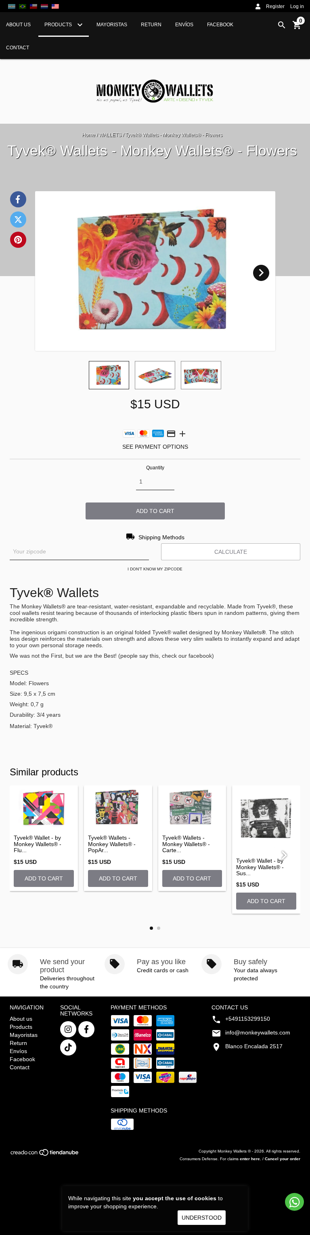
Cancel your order (282, 1159)
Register (275, 6)
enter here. (250, 1159)
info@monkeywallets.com (257, 1032)
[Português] (22, 6)
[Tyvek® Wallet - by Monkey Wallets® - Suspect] (266, 819)
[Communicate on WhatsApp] (294, 1202)
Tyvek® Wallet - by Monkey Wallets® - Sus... (260, 867)
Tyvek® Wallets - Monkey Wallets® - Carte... (186, 844)
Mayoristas (111, 24)
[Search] (282, 25)
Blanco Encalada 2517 (254, 1046)
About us (18, 24)
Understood (202, 1217)
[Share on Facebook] (18, 199)
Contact (17, 48)
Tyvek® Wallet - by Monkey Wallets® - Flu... (37, 844)
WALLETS (110, 135)
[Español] (11, 6)
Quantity (155, 468)
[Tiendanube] (45, 1155)
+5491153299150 (247, 1018)
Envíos (184, 24)
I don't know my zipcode (155, 569)
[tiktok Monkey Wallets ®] (68, 1047)
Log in (297, 6)
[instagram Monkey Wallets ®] (68, 1029)
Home (88, 135)
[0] (297, 28)
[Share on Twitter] (18, 219)
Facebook (220, 24)
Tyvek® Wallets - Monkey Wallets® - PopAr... (112, 844)
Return (151, 24)
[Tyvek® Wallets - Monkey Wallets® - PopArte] (118, 808)
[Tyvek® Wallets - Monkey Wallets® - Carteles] (192, 808)
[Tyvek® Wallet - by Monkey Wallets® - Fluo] (44, 808)
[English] (44, 6)
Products (58, 24)
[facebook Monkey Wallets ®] (86, 1029)
